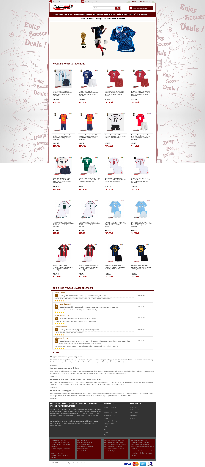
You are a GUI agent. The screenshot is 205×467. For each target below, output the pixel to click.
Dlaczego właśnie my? (111, 421)
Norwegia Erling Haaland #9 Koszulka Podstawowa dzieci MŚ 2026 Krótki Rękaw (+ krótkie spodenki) (140, 137)
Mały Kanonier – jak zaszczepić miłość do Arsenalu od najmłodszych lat (75, 379)
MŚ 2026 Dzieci (110, 14)
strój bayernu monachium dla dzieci (115, 444)
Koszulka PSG (91, 416)
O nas (105, 426)
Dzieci (70, 14)
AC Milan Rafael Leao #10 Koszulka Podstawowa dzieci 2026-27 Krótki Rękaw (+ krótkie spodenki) (63, 268)
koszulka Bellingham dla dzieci (113, 451)
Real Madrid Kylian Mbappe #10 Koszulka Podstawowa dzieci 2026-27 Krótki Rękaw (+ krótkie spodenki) (63, 224)
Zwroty (106, 418)
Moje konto (133, 407)
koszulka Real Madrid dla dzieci (114, 440)
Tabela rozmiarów (109, 415)
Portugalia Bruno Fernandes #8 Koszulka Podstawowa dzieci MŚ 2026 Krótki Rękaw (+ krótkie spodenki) (140, 93)
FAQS (105, 429)
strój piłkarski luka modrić (85, 446)
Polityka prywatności (110, 407)
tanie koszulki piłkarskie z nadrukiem (142, 451)
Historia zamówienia (136, 410)
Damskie (100, 14)
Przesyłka (107, 410)
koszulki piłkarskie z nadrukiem (140, 442)
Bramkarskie (91, 14)
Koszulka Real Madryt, (86, 413)
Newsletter (133, 415)
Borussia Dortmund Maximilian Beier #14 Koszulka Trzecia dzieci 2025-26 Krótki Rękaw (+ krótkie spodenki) (86, 346)
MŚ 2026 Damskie (140, 14)
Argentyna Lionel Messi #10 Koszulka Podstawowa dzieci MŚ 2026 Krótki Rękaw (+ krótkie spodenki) (62, 93)
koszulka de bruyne (83, 444)
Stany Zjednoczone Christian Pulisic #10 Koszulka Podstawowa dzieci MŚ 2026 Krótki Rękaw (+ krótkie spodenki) (63, 180)
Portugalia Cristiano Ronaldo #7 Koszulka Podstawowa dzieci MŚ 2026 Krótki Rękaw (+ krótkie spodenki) (114, 93)
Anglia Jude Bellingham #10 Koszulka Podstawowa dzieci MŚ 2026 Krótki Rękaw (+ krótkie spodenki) (140, 180)
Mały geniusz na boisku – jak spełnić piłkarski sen (67, 357)
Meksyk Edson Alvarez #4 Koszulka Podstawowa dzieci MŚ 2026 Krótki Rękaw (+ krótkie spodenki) (89, 180)
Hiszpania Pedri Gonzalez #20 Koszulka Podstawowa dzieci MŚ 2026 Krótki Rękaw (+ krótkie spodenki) (88, 137)
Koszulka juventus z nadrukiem (60, 442)
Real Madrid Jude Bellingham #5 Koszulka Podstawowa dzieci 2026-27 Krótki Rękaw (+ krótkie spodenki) (89, 224)
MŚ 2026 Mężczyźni (125, 14)
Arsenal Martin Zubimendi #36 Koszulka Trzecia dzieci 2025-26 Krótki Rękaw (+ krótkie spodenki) (83, 298)
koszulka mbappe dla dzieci (113, 446)
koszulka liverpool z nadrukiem (60, 449)
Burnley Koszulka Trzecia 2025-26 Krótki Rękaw (69, 332)
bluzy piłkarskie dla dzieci (139, 440)
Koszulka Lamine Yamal (84, 442)
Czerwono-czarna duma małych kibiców (64, 368)
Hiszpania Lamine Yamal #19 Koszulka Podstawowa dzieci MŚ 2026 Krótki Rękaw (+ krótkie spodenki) (62, 137)
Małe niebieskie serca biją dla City (62, 391)
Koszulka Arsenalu (80, 416)
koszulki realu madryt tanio (59, 440)
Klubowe (55, 14)
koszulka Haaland (83, 449)
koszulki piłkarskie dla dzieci (75, 423)
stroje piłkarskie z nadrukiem (140, 444)
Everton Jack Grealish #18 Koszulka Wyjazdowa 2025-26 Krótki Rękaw (75, 321)
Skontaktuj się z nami (110, 412)
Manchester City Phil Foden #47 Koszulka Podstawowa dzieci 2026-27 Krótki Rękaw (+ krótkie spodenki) (141, 224)
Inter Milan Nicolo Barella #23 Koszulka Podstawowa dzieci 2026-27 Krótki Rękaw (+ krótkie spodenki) (141, 268)
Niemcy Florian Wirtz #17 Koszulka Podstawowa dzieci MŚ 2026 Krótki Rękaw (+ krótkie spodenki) (115, 136)
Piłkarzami (63, 14)
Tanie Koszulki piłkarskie (81, 463)
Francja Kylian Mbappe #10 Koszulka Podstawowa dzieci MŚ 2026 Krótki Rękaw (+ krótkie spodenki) (88, 93)
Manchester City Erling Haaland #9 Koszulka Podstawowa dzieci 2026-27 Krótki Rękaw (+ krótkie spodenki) (115, 224)
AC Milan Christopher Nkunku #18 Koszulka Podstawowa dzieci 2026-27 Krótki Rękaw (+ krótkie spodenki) (89, 268)
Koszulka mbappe (83, 440)
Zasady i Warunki (109, 424)
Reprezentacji (79, 14)
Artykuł (132, 418)
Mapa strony (107, 435)
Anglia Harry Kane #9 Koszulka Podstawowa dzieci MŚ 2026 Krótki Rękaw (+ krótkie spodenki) (115, 180)
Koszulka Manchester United (65, 416)
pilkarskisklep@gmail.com (92, 2)
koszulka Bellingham (83, 451)
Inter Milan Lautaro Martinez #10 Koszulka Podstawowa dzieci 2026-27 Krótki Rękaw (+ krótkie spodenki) (115, 268)
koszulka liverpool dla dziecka (113, 442)
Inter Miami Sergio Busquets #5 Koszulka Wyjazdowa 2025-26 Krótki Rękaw (77, 310)
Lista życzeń (134, 412)
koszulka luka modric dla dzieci (114, 449)
